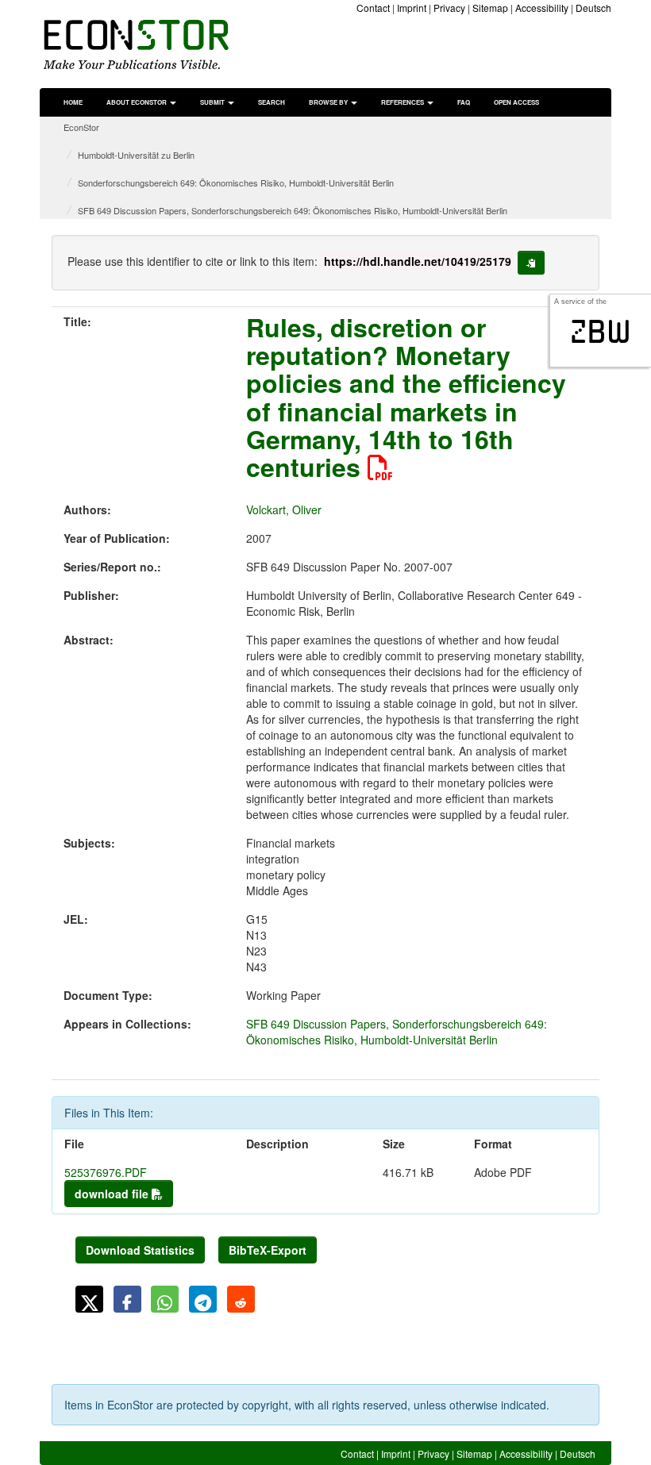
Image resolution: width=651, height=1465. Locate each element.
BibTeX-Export (267, 1250)
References (403, 102)
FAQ (463, 102)
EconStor (81, 127)
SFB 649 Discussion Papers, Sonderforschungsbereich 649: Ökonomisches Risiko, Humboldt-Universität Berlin (292, 210)
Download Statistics (140, 1250)
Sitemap (490, 7)
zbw (600, 332)
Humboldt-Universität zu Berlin (136, 154)
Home (73, 102)
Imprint (411, 7)
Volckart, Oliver (284, 509)
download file (113, 1194)
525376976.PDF (105, 1172)
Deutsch (593, 7)
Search (271, 102)
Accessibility (541, 7)
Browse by (329, 102)
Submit (213, 102)
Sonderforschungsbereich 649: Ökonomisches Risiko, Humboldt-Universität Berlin (236, 182)
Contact (373, 7)
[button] (89, 1299)
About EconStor (137, 102)
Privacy (449, 7)
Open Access (516, 102)
